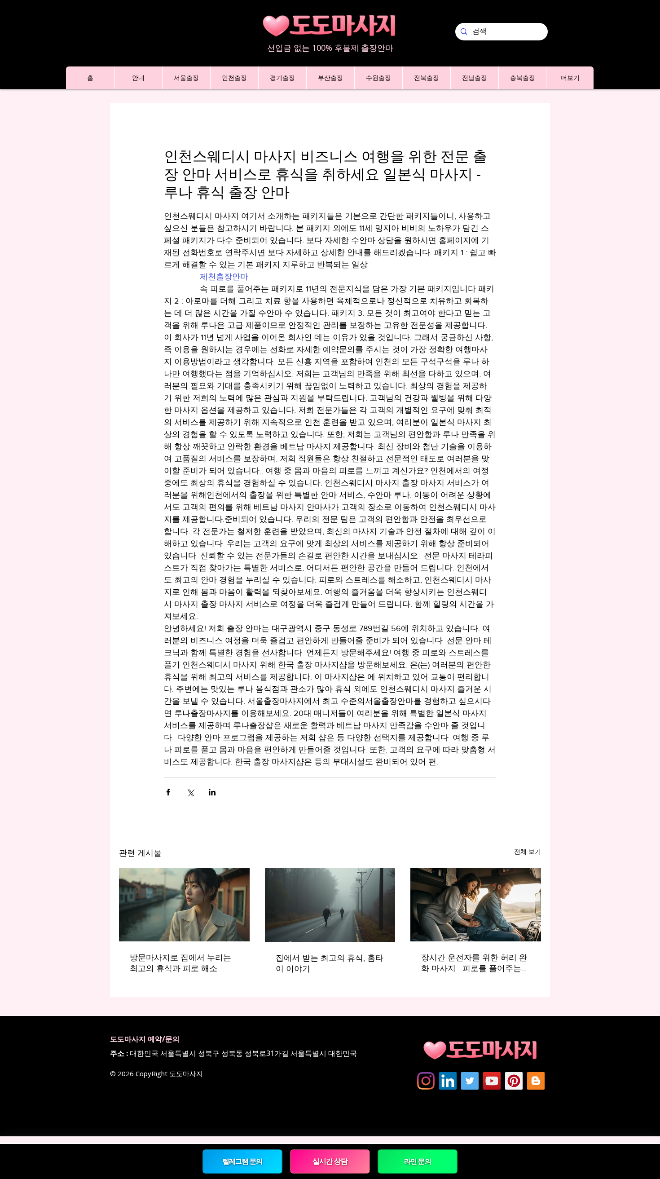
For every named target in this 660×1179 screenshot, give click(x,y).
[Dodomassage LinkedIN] (448, 1081)
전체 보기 (527, 851)
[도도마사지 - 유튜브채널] (492, 1081)
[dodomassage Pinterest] (514, 1081)
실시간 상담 (330, 1161)
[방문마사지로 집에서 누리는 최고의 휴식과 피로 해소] (184, 904)
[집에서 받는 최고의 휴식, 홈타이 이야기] (330, 905)
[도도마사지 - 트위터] (470, 1081)
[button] (138, 77)
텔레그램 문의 (242, 1161)
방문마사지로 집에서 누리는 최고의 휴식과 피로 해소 (180, 963)
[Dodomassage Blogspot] (536, 1081)
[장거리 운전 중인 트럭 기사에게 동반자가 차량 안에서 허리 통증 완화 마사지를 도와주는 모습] (475, 904)
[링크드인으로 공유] (212, 792)
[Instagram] (426, 1081)
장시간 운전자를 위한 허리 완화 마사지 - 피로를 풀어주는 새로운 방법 (474, 963)
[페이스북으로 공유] (168, 792)
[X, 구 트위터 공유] (190, 792)
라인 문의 (417, 1161)
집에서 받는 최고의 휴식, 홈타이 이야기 (329, 963)
